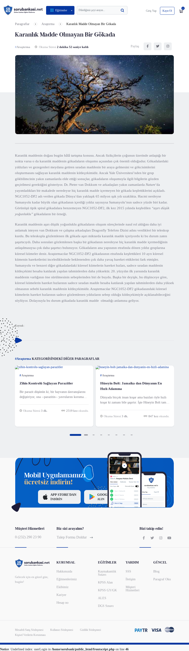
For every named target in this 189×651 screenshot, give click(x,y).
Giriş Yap (151, 10)
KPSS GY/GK (107, 590)
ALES (102, 598)
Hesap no (62, 602)
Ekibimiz (62, 587)
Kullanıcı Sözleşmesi (61, 629)
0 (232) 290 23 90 (28, 537)
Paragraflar (22, 24)
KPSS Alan (105, 582)
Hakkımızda (64, 571)
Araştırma (47, 24)
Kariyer (61, 595)
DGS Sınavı (106, 606)
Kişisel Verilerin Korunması (30, 635)
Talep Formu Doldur (72, 537)
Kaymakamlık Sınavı (107, 573)
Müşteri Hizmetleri (132, 588)
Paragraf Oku (162, 579)
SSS (128, 571)
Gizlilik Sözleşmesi (90, 629)
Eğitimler (61, 10)
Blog (156, 571)
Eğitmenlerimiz (66, 579)
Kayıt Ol (167, 10)
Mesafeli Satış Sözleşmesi (29, 629)
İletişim (131, 579)
